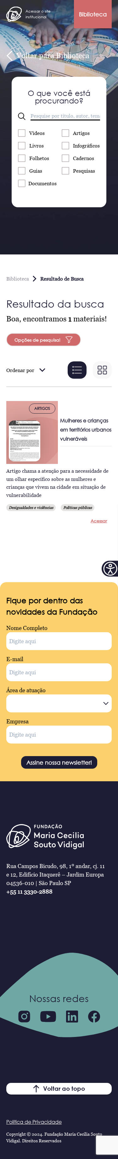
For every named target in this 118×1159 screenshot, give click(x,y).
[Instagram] (24, 1016)
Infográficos (86, 145)
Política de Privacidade (34, 1122)
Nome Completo (27, 628)
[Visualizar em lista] (77, 370)
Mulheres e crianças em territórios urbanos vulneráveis (85, 429)
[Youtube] (48, 1016)
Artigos (81, 133)
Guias (35, 170)
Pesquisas (84, 170)
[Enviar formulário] (21, 116)
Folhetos (39, 158)
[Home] (14, 14)
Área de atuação (26, 690)
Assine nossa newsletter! (59, 762)
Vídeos (37, 133)
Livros (36, 145)
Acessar (99, 520)
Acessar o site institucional (38, 14)
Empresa (17, 721)
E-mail (14, 659)
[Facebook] (94, 1016)
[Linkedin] (72, 1016)
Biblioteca (93, 14)
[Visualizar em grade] (102, 370)
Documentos (42, 183)
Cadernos (83, 158)
